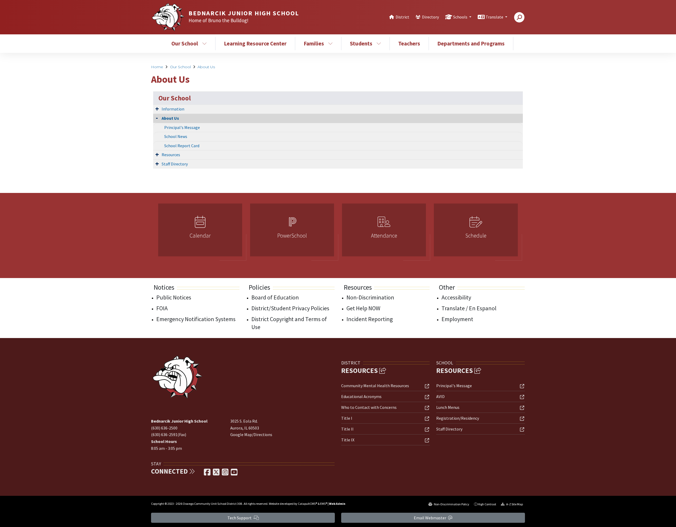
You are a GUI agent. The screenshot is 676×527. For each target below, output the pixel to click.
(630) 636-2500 (164, 428)
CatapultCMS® (307, 504)
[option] (200, 232)
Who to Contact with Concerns (369, 407)
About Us (206, 66)
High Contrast (487, 504)
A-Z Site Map (514, 504)
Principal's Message (182, 127)
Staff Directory (175, 164)
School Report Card (181, 145)
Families (314, 43)
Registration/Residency (457, 418)
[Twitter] (216, 473)
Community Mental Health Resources (375, 385)
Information (173, 109)
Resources (171, 154)
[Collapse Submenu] (156, 118)
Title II (347, 429)
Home (157, 66)
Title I (346, 418)
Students (361, 43)
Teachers (409, 43)
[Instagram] (225, 473)
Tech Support (239, 517)
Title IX (347, 439)
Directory (430, 17)
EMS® (323, 504)
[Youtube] (234, 473)
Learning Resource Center (255, 43)
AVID (440, 396)
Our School (184, 43)
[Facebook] (207, 473)
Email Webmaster (430, 517)
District (402, 17)
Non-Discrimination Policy (451, 504)
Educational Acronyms (361, 396)
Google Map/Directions (251, 434)
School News (175, 136)
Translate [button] (495, 17)
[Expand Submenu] (157, 108)
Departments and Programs (471, 43)
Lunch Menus (447, 407)
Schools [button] (460, 17)
